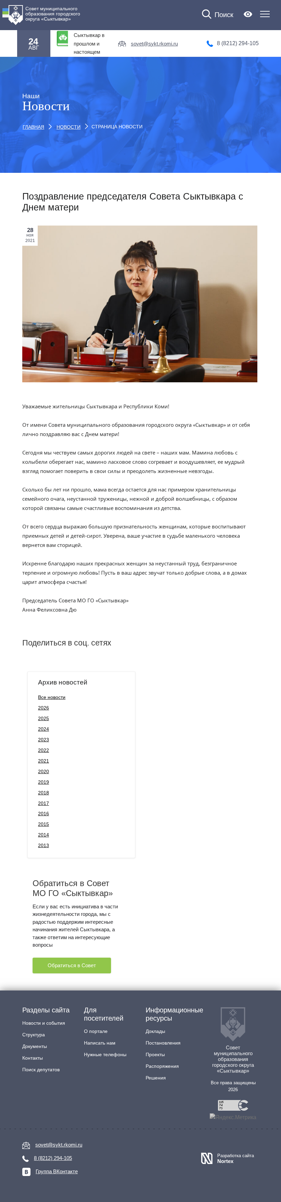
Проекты (155, 1054)
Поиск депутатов (41, 1069)
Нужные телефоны (105, 1054)
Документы (34, 1046)
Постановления (163, 1043)
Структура (33, 1034)
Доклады (155, 1031)
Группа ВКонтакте (57, 1171)
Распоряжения (162, 1066)
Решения (156, 1077)
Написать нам (99, 1043)
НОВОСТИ (69, 127)
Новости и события (43, 1023)
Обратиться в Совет (72, 965)
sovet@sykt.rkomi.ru (154, 44)
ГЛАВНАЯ (33, 127)
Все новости (51, 697)
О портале (96, 1031)
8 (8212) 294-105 (238, 43)
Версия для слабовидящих (248, 14)
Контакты (32, 1058)
